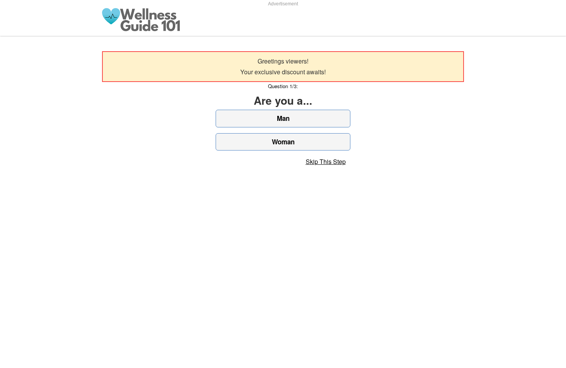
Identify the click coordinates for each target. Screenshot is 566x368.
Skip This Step (326, 161)
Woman (283, 141)
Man (283, 118)
